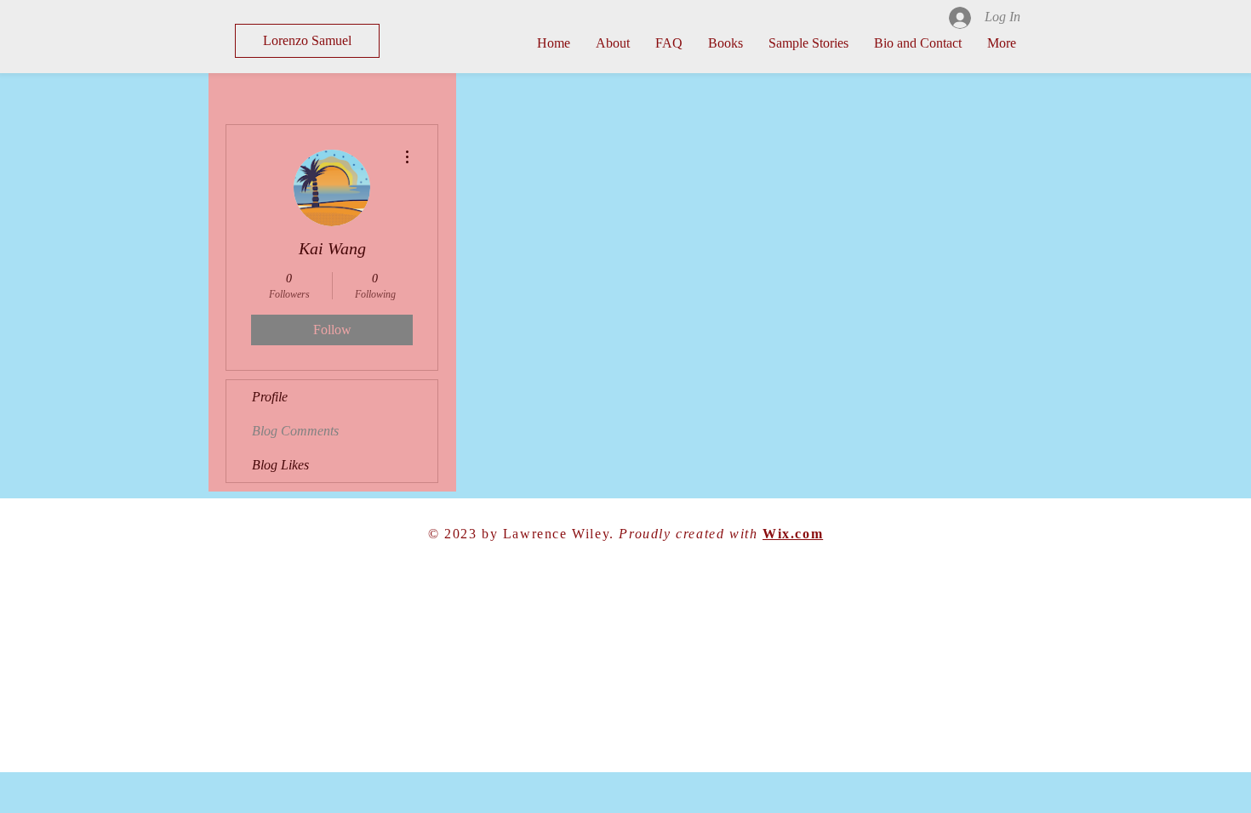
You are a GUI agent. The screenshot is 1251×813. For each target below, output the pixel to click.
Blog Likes (280, 465)
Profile (270, 396)
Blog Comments (295, 431)
